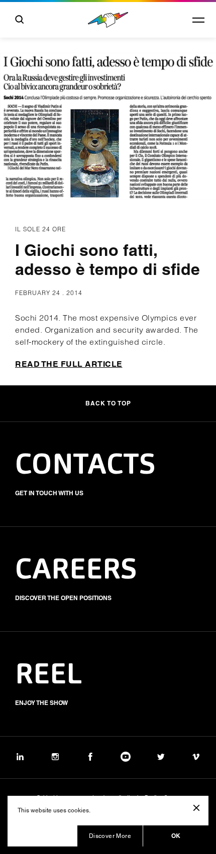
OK (176, 835)
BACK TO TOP (108, 403)
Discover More (110, 835)
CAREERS (76, 571)
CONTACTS (85, 466)
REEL (48, 676)
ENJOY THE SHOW (41, 702)
